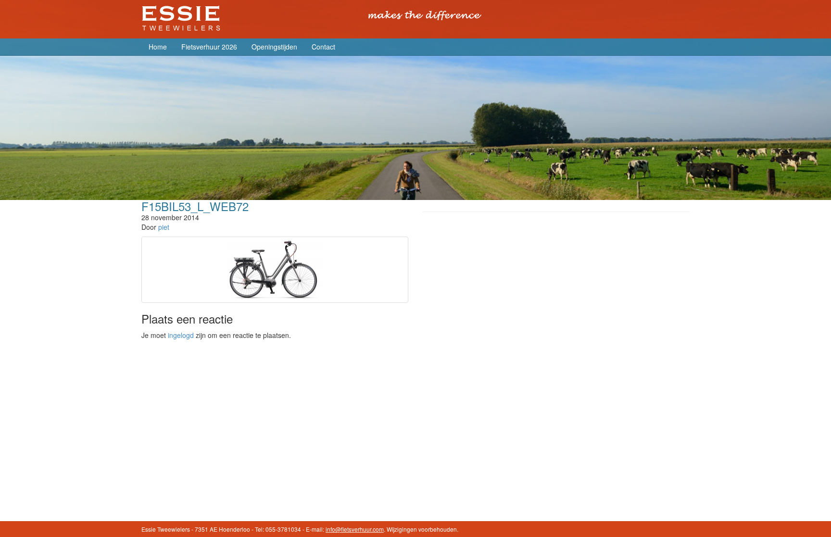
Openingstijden (274, 46)
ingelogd (181, 335)
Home (158, 46)
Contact (323, 46)
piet (163, 227)
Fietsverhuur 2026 (209, 46)
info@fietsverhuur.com (355, 529)
